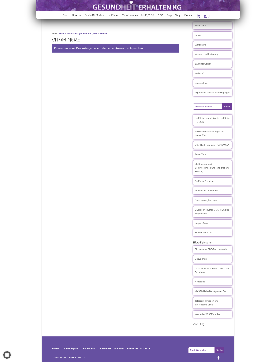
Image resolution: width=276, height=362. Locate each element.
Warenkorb (200, 44)
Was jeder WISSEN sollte (207, 314)
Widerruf (199, 73)
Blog (169, 16)
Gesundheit (201, 259)
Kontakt (56, 348)
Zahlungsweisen (203, 63)
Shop (177, 16)
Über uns (76, 16)
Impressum (105, 348)
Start (66, 16)
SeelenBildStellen (94, 16)
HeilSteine (113, 16)
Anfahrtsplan (71, 348)
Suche (227, 106)
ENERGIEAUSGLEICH (138, 348)
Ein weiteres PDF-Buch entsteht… (212, 249)
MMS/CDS (147, 16)
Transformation (130, 16)
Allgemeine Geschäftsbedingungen (212, 92)
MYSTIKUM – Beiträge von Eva (210, 291)
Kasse (198, 35)
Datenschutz (201, 83)
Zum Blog (198, 324)
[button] (7, 355)
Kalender (188, 16)
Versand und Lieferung (206, 54)
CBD (160, 16)
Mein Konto (200, 25)
